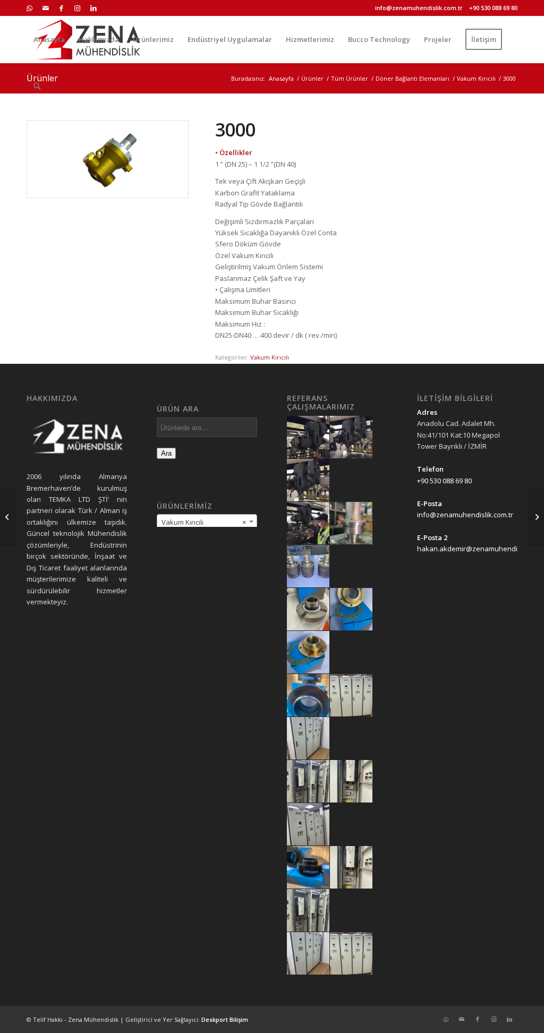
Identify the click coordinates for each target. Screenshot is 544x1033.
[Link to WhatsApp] (29, 8)
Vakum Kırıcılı (269, 357)
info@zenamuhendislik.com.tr (419, 8)
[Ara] (37, 86)
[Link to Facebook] (61, 8)
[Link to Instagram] (77, 8)
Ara (166, 453)
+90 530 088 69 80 (493, 8)
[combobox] (207, 521)
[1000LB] (8, 517)
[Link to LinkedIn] (93, 8)
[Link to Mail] (45, 8)
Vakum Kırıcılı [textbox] (204, 522)
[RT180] (536, 517)
